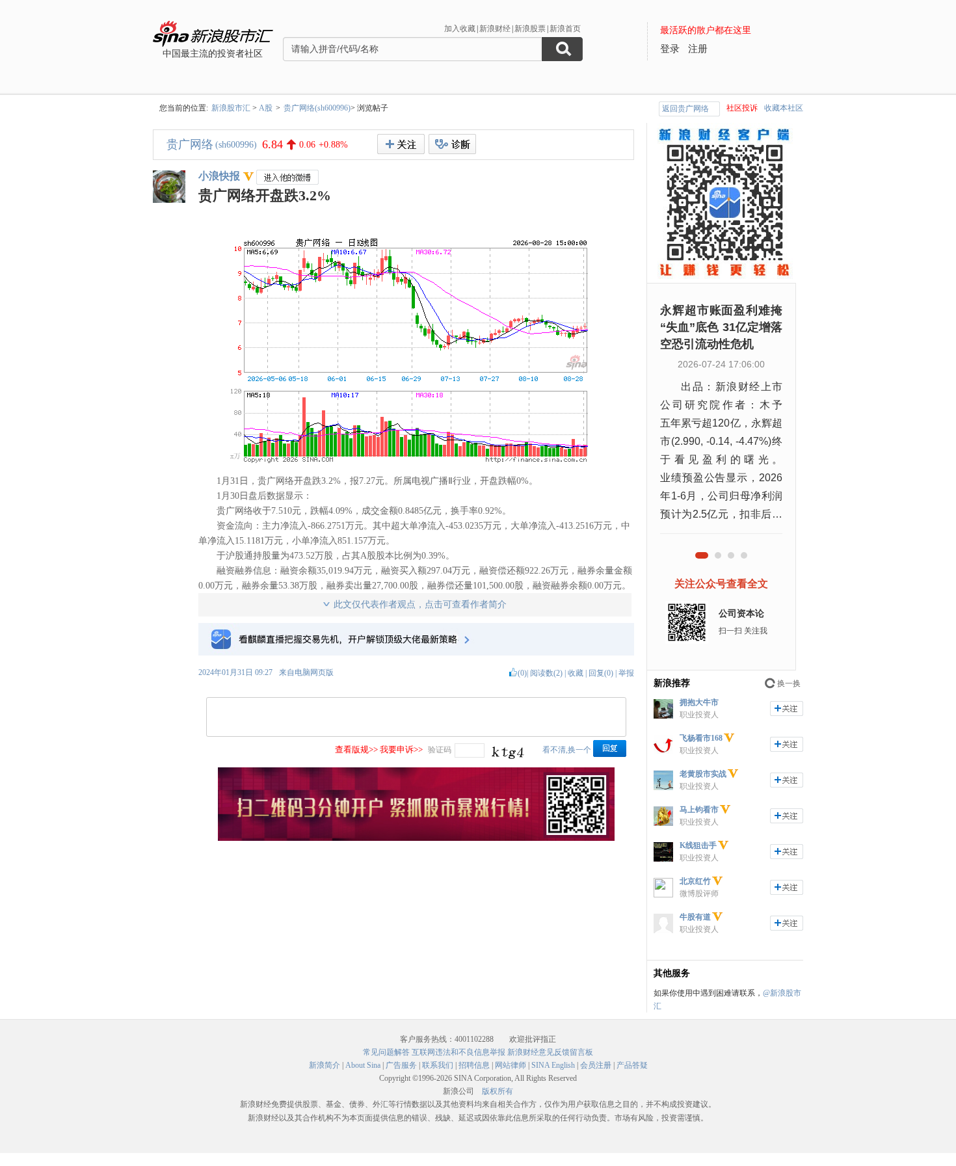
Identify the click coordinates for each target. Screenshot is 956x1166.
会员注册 (595, 1065)
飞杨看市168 (701, 738)
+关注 (401, 144)
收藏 (575, 673)
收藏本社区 (783, 108)
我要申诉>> (401, 749)
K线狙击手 (698, 845)
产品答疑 (632, 1065)
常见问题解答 (386, 1052)
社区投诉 (742, 108)
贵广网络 (189, 144)
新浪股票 (530, 28)
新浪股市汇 (230, 108)
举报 (626, 673)
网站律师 (510, 1065)
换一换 (789, 683)
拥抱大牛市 (699, 702)
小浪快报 (219, 175)
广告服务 (401, 1065)
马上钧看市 (699, 809)
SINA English (553, 1065)
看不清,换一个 (566, 749)
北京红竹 (695, 881)
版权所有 (497, 1091)
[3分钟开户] (416, 838)
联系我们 (437, 1065)
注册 (698, 49)
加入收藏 (459, 28)
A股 (265, 108)
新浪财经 (495, 28)
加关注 (786, 708)
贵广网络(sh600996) (317, 108)
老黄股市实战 (703, 773)
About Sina (362, 1065)
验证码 (439, 749)
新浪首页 (565, 28)
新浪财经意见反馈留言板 (550, 1052)
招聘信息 (474, 1065)
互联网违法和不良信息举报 (458, 1052)
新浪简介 (324, 1065)
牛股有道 (695, 916)
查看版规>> (356, 749)
